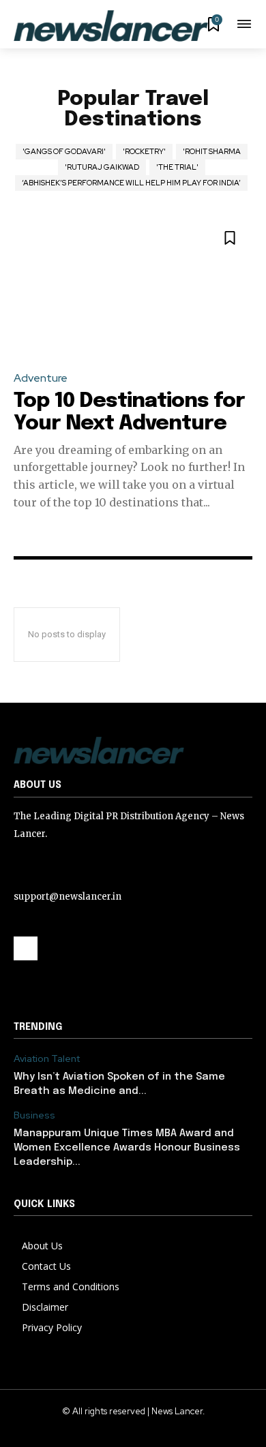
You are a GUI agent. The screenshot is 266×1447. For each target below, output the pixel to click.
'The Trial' (177, 167)
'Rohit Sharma (212, 151)
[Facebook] (26, 948)
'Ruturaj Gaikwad (102, 167)
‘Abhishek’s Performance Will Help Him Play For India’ (131, 182)
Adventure (41, 378)
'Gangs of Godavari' (64, 151)
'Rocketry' (144, 151)
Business (34, 1115)
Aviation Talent (47, 1059)
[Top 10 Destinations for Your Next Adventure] (133, 287)
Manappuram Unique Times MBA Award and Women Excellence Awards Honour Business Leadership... (127, 1148)
